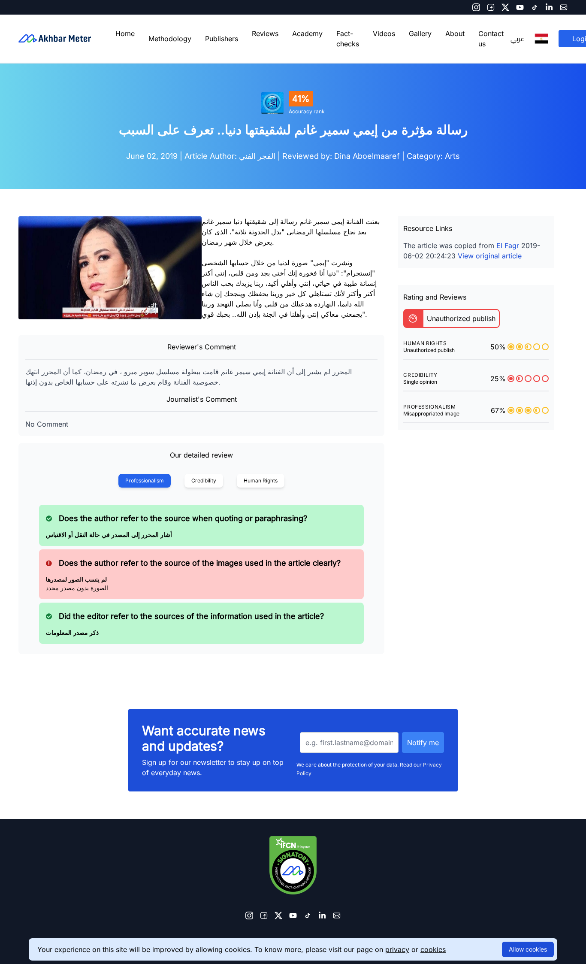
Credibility (203, 480)
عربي (517, 38)
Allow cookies (528, 949)
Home (125, 33)
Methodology (169, 38)
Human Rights (261, 480)
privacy (397, 949)
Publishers (221, 38)
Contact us (491, 38)
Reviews (265, 33)
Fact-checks (347, 38)
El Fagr (507, 245)
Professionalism (144, 480)
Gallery (420, 33)
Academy (307, 33)
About (455, 33)
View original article (490, 256)
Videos (384, 33)
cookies (433, 949)
